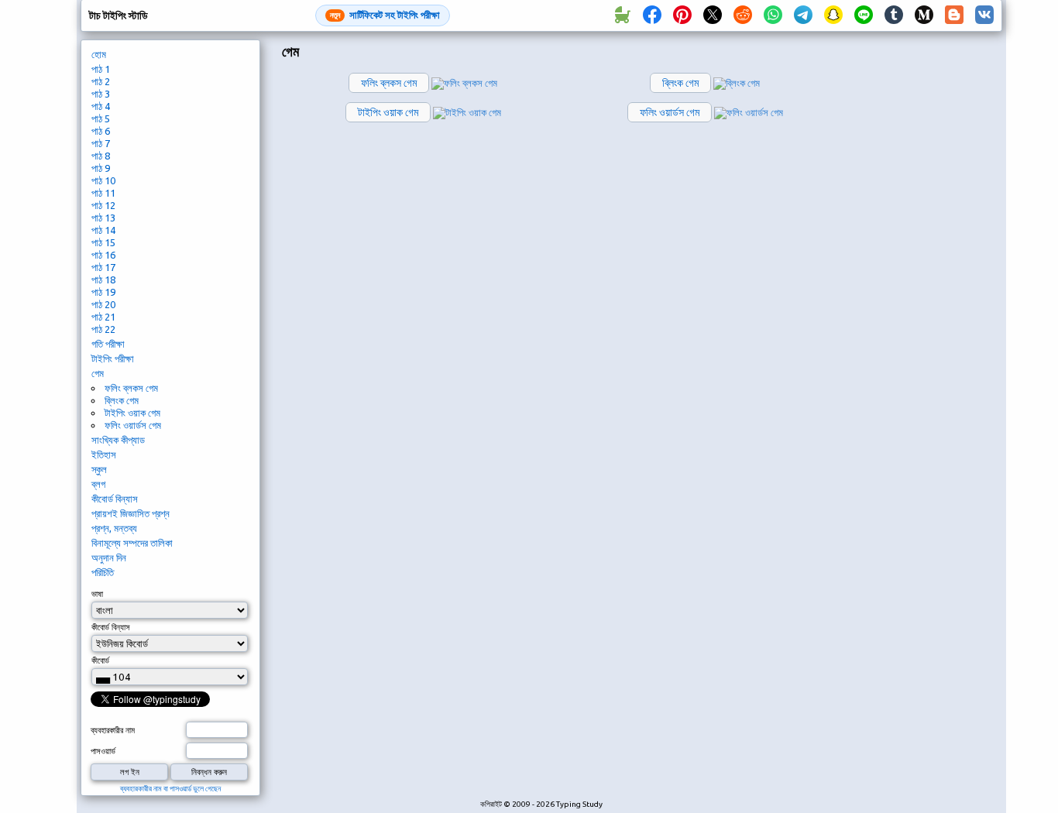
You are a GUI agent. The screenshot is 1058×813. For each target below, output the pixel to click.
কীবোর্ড (100, 660)
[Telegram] (803, 15)
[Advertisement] (929, 299)
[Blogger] (954, 15)
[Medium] (924, 15)
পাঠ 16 (103, 254)
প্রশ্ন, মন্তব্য (114, 528)
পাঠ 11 (103, 192)
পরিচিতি (102, 572)
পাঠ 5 (100, 118)
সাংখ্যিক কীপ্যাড (118, 439)
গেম (97, 373)
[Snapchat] (833, 15)
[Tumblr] (894, 15)
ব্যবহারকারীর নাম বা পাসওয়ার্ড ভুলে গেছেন (170, 788)
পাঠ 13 (103, 217)
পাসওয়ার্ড (103, 751)
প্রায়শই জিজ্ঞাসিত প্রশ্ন (130, 513)
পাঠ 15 (103, 242)
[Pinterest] (682, 15)
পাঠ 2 (100, 81)
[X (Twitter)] (712, 15)
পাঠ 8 (100, 155)
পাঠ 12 (103, 205)
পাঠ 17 (103, 267)
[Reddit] (742, 15)
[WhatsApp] (773, 15)
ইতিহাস (103, 454)
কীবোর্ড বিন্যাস (114, 498)
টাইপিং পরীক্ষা (112, 358)
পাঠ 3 (100, 93)
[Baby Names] (622, 15)
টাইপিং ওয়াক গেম (132, 412)
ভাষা (97, 594)
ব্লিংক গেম (122, 400)
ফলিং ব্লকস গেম (131, 387)
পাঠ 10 (103, 180)
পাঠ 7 (100, 143)
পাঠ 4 (100, 106)
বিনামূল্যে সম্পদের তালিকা (132, 542)
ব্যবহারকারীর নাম (113, 730)
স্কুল (99, 469)
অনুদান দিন (108, 557)
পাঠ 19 (103, 291)
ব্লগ (98, 484)
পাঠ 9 (100, 168)
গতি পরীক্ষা (108, 343)
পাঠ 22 (103, 329)
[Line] (863, 15)
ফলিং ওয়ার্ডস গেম (133, 425)
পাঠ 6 (100, 130)
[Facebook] (652, 15)
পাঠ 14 (103, 230)
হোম (98, 54)
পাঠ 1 (100, 68)
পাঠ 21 (103, 316)
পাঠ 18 (103, 279)
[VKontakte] (984, 15)
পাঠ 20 (103, 304)
